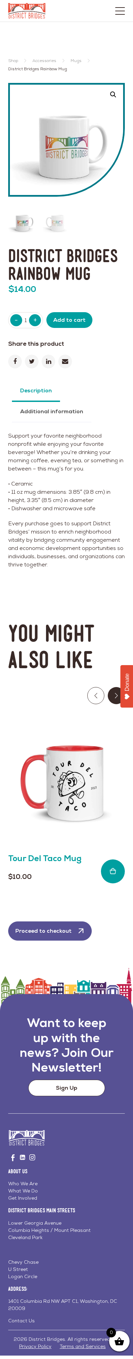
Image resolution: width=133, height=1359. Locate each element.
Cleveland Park (25, 1237)
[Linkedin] (48, 361)
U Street (18, 1269)
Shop (13, 60)
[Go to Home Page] (26, 11)
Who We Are (23, 1183)
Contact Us (21, 1321)
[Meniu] (120, 11)
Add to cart (69, 319)
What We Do (23, 1191)
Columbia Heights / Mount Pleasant (49, 1230)
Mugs (76, 60)
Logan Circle (22, 1276)
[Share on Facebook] (15, 361)
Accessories (44, 60)
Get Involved (22, 1198)
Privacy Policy (35, 1346)
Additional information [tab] (51, 411)
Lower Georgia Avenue (34, 1223)
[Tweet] (32, 361)
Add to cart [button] (113, 871)
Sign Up (66, 1087)
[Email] (65, 361)
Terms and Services (83, 1346)
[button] (113, 94)
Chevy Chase (23, 1262)
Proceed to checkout (43, 930)
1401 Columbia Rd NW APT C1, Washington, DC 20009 (62, 1304)
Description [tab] (36, 390)
